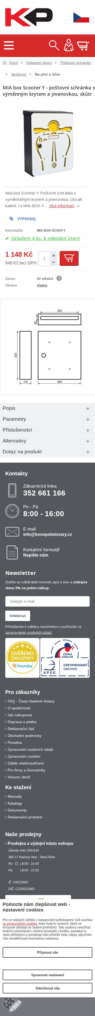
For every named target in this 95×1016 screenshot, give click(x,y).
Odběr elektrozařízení (26, 763)
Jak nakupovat (20, 715)
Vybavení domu (39, 62)
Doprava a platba (22, 722)
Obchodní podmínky (24, 735)
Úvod (13, 62)
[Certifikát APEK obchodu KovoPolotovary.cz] (65, 677)
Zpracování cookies (24, 756)
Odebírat (18, 615)
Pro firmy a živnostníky (26, 770)
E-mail (47, 532)
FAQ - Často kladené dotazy (31, 701)
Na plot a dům (47, 74)
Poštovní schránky (75, 62)
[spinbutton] (44, 258)
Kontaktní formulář (41, 552)
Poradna (15, 742)
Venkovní (18, 74)
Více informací (61, 205)
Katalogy (15, 803)
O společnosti (19, 708)
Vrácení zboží (19, 777)
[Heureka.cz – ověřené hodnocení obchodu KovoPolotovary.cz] (22, 657)
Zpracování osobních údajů (30, 749)
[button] (53, 255)
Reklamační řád (21, 729)
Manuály (15, 796)
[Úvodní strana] (28, 17)
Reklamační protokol (25, 817)
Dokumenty (17, 810)
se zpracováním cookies (20, 924)
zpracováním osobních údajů (28, 632)
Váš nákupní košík (83, 46)
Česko (78, 17)
